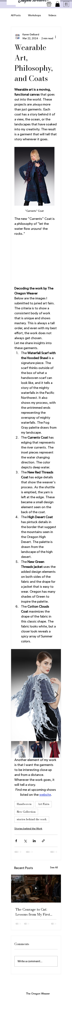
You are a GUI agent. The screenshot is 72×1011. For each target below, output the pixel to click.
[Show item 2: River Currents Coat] (37, 749)
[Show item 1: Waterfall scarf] (19, 749)
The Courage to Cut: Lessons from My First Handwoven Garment (33, 912)
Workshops (34, 15)
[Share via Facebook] (16, 841)
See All (54, 867)
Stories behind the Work (28, 828)
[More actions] (55, 36)
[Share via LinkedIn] (34, 841)
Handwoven (24, 804)
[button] (57, 4)
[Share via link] (43, 841)
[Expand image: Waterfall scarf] (36, 695)
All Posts (16, 15)
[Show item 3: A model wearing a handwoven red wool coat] (54, 749)
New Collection (26, 812)
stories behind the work (32, 819)
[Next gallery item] (56, 695)
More (51, 15)
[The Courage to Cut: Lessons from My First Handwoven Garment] (36, 889)
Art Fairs (43, 804)
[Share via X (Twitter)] (25, 841)
